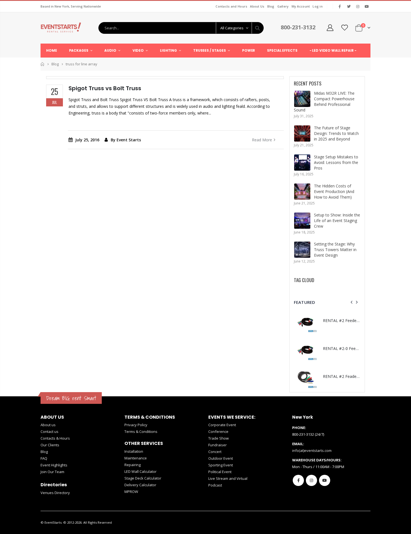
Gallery (283, 6)
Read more (262, 139)
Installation (133, 451)
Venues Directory (55, 492)
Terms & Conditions (140, 431)
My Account (301, 6)
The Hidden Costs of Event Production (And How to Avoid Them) (334, 191)
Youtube (324, 480)
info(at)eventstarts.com (312, 450)
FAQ (44, 458)
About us (48, 424)
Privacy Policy (135, 424)
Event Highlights (54, 465)
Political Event (220, 471)
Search (257, 28)
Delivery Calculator (140, 484)
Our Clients (50, 444)
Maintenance (135, 458)
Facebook (298, 480)
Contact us (49, 431)
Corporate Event (222, 424)
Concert (214, 451)
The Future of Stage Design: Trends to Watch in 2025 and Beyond (336, 133)
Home (43, 64)
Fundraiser (217, 444)
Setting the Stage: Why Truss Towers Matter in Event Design (335, 249)
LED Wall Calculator (140, 471)
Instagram (311, 480)
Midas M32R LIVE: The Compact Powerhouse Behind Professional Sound (324, 101)
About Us (257, 6)
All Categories (232, 27)
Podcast (215, 485)
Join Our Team (52, 471)
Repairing (132, 464)
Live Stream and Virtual (227, 478)
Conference (218, 431)
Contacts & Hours (55, 438)
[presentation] (351, 302)
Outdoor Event (220, 458)
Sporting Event (220, 465)
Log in (318, 6)
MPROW (131, 491)
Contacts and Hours (231, 6)
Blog (271, 6)
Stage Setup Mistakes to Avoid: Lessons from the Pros (336, 162)
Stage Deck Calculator (142, 478)
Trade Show (218, 438)
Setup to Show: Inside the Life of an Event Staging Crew (337, 220)
